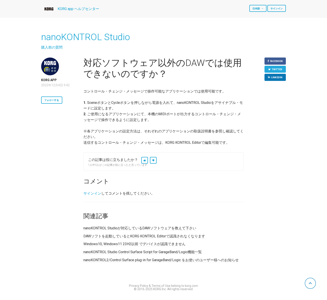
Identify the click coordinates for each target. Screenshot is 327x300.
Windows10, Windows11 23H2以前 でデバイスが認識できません (134, 244)
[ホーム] (49, 8)
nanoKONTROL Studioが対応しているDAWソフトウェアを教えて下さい (139, 228)
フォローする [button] (51, 100)
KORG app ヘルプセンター (78, 9)
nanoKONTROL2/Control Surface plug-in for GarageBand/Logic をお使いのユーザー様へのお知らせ (161, 260)
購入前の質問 (52, 47)
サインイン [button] (276, 8)
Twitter (277, 69)
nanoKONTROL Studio (85, 37)
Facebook (276, 61)
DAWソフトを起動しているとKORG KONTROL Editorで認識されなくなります (144, 236)
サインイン (92, 193)
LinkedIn (276, 77)
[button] (144, 160)
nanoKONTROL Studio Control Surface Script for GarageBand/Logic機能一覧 (142, 252)
